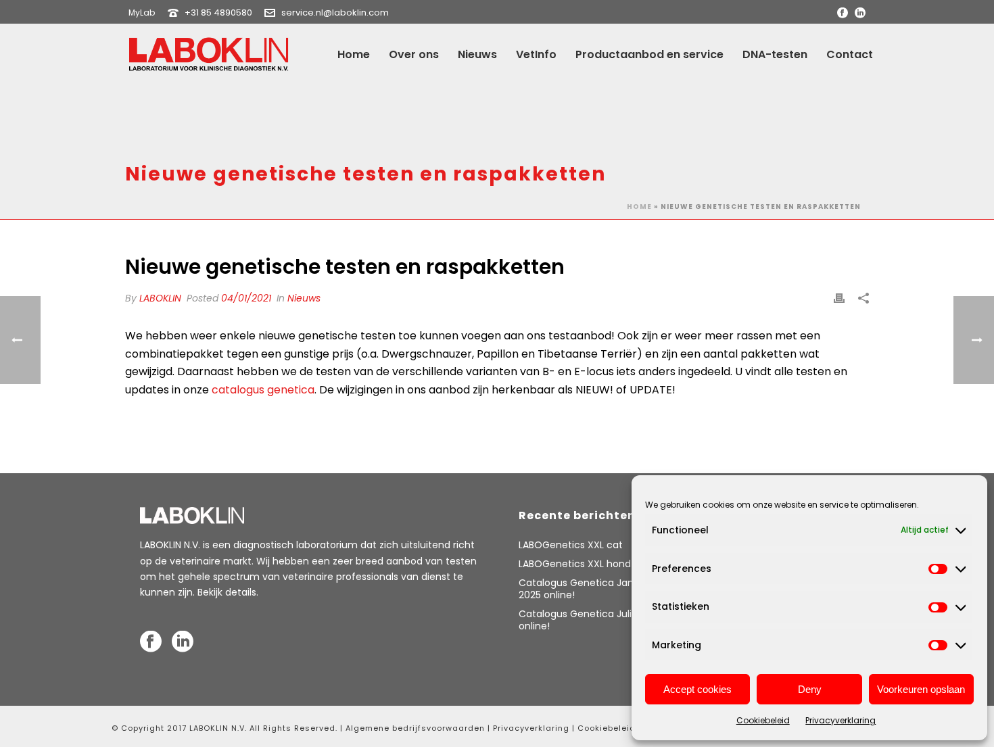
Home (353, 54)
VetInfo (536, 54)
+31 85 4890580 (218, 12)
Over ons (414, 54)
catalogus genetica (263, 389)
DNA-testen (774, 54)
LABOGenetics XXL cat (571, 545)
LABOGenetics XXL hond (575, 564)
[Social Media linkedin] (182, 642)
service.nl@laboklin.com (335, 12)
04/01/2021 (246, 298)
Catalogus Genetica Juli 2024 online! (588, 620)
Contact (849, 54)
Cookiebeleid (763, 720)
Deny (810, 689)
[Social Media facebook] (151, 642)
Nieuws (477, 54)
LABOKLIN (160, 298)
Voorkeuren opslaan (921, 689)
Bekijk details (226, 592)
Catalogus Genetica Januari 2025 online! (585, 589)
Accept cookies (697, 689)
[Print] (839, 298)
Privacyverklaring (840, 720)
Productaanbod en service (649, 54)
